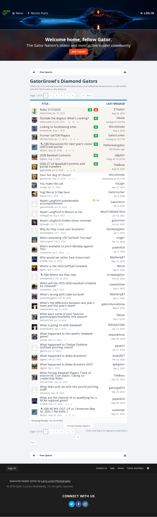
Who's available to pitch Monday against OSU (66, 247)
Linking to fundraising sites (58, 127)
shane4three (116, 335)
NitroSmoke (117, 126)
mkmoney (45, 393)
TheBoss (119, 165)
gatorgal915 (117, 388)
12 (70, 416)
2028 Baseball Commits (55, 155)
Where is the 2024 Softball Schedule (63, 266)
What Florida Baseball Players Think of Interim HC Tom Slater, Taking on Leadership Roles (65, 375)
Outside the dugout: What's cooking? (64, 118)
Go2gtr (43, 187)
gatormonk (45, 170)
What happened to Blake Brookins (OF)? (66, 364)
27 (70, 151)
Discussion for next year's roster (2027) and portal (66, 145)
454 (73, 122)
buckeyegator (46, 232)
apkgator (119, 364)
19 (71, 170)
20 (74, 170)
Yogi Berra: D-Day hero (55, 192)
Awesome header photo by (40, 481)
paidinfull (118, 247)
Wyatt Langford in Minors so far (61, 212)
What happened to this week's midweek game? (66, 335)
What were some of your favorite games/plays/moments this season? (63, 315)
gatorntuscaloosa (113, 304)
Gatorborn (118, 202)
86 (74, 139)
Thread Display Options (78, 425)
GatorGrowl (45, 113)
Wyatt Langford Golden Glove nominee (65, 220)
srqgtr (120, 237)
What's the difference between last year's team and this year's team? (67, 304)
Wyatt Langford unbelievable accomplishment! (59, 202)
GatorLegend (46, 241)
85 (71, 139)
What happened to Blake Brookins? (63, 356)
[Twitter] (72, 504)
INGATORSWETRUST (113, 212)
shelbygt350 (46, 215)
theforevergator (114, 145)
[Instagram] (85, 504)
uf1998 (43, 340)
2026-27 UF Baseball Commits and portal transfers (62, 165)
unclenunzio (46, 130)
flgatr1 (43, 269)
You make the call (51, 183)
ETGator (119, 109)
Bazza (43, 195)
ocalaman (118, 410)
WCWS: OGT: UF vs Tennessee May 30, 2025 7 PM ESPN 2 (67, 410)
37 (83, 95)
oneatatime (45, 252)
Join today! (79, 51)
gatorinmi (118, 220)
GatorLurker (46, 121)
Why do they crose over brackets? (62, 229)
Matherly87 (117, 257)
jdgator (43, 158)
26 (66, 151)
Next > (89, 95)
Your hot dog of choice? (55, 175)
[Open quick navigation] (125, 72)
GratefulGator (47, 309)
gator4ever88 (46, 207)
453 (69, 122)
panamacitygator (48, 298)
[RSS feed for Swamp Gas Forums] (148, 468)
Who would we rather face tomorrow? (65, 257)
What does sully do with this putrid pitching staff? (69, 388)
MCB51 (43, 150)
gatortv (43, 350)
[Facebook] (78, 504)
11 (66, 416)
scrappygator (116, 274)
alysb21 (120, 346)
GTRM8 (43, 261)
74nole (120, 118)
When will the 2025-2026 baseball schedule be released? (68, 284)
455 (78, 122)
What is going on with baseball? (61, 325)
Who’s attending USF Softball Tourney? (66, 238)
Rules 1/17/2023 (50, 109)
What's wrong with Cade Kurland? (62, 294)
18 (67, 170)
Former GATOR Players (55, 135)
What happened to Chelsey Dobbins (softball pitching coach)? (63, 346)
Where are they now (63, 275)
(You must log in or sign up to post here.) (106, 430)
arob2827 (118, 355)
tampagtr (44, 224)
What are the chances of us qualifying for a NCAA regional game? (68, 399)
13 (73, 416)
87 (78, 139)
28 (73, 151)
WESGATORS (46, 139)
